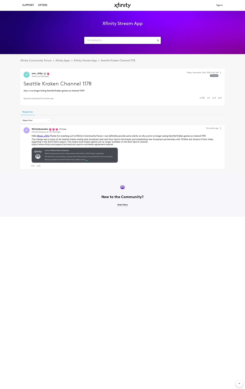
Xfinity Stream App (85, 60)
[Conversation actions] (220, 73)
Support (28, 5)
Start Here (122, 205)
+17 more (62, 129)
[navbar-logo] (122, 5)
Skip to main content (11, 2)
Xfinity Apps (63, 60)
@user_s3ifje (43, 136)
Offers (42, 5)
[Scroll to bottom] (239, 383)
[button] (202, 98)
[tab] (27, 112)
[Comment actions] (220, 128)
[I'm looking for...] (158, 40)
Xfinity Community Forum (36, 60)
